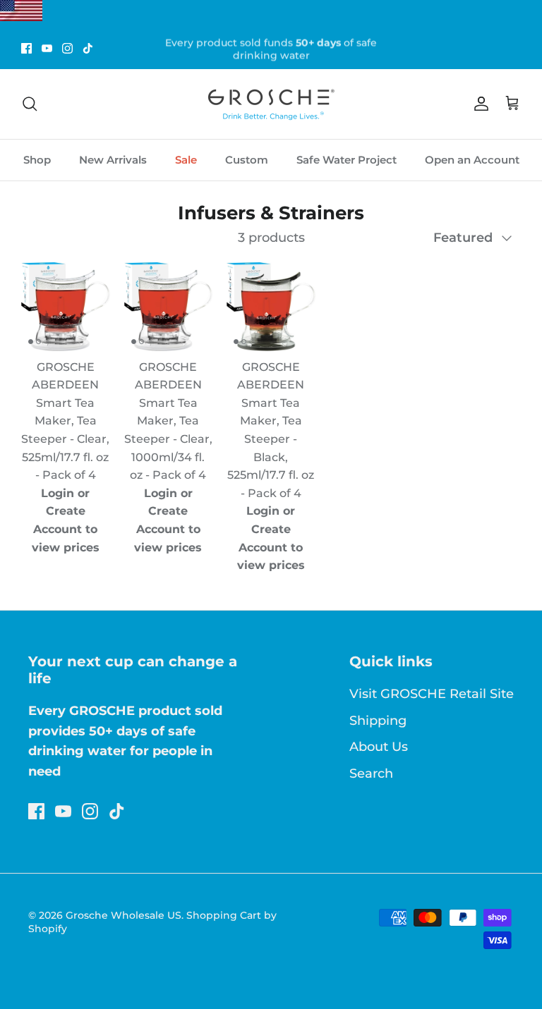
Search (371, 773)
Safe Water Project (346, 159)
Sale (186, 159)
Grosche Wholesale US (123, 915)
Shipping (377, 720)
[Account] (478, 103)
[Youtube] (47, 48)
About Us (378, 746)
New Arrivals (113, 159)
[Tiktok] (88, 48)
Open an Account (472, 159)
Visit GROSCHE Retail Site (431, 694)
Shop (37, 159)
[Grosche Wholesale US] (271, 104)
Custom (246, 159)
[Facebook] (26, 48)
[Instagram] (67, 48)
